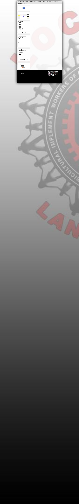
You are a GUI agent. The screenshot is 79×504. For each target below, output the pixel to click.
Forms (47, 1)
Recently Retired (39, 1)
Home (18, 1)
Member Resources (20, 3)
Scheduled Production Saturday (22, 50)
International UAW (20, 37)
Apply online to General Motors (22, 36)
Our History (55, 1)
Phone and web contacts (32, 1)
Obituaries (44, 1)
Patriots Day (20, 54)
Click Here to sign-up (21, 28)
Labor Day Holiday (21, 52)
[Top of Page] (48, 77)
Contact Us (25, 3)
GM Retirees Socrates (21, 39)
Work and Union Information (24, 1)
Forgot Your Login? (21, 29)
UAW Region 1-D (20, 38)
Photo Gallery (51, 1)
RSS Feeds (24, 67)
